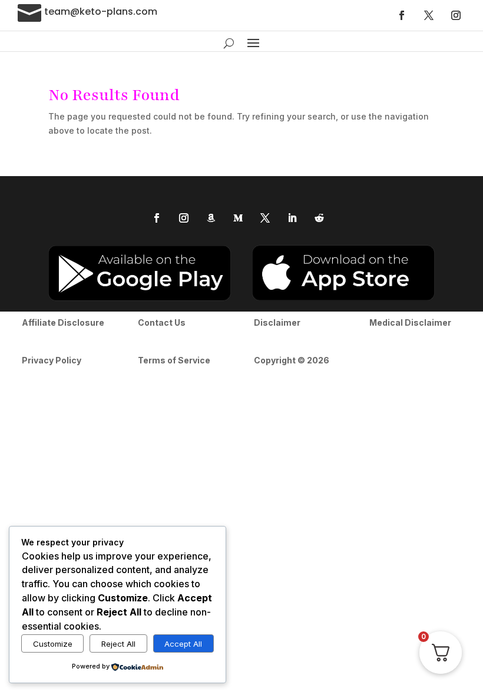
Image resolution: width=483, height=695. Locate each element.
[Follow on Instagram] (455, 15)
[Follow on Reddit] (319, 217)
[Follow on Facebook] (401, 15)
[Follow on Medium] (238, 217)
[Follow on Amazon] (210, 217)
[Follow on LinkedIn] (292, 217)
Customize (52, 643)
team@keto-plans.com (100, 11)
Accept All (183, 643)
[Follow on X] (428, 15)
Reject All (118, 643)
